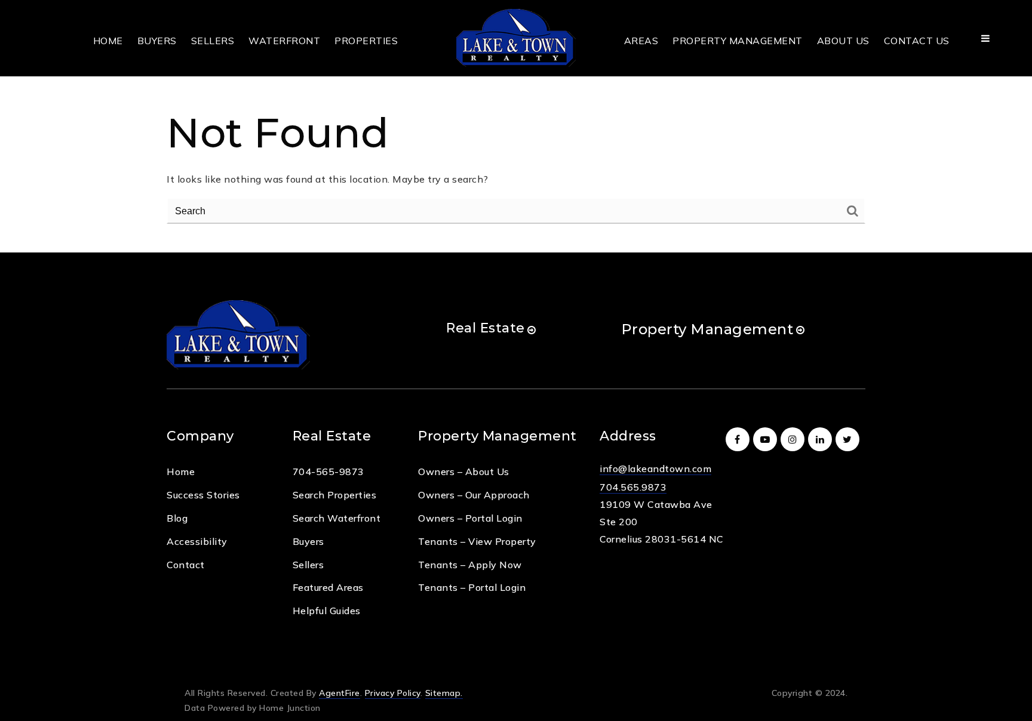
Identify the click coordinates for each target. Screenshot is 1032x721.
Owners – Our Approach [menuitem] (474, 495)
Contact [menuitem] (186, 565)
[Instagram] (794, 439)
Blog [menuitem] (177, 518)
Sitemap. (444, 693)
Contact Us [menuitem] (917, 41)
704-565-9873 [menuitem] (328, 471)
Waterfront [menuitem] (284, 41)
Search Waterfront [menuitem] (337, 518)
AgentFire (339, 693)
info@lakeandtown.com (655, 468)
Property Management (707, 329)
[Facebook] (739, 439)
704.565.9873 (633, 487)
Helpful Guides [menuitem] (327, 611)
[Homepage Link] (516, 37)
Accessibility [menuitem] (197, 541)
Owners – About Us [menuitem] (463, 471)
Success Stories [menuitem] (203, 495)
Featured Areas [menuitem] (328, 587)
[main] (516, 126)
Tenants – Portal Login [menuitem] (472, 587)
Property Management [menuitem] (737, 41)
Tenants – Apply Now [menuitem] (470, 565)
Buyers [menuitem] (157, 41)
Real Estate (485, 328)
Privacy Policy (392, 693)
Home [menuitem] (108, 41)
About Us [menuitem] (843, 41)
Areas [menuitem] (641, 41)
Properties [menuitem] (366, 41)
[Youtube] (767, 439)
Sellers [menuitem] (213, 41)
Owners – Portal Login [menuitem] (470, 518)
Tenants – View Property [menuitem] (477, 541)
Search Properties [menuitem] (335, 495)
